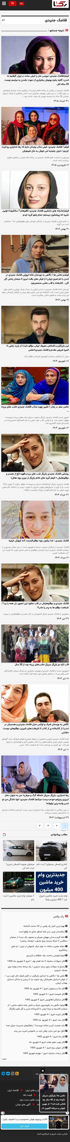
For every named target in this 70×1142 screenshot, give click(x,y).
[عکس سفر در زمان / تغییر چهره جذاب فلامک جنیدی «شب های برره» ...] (35, 386)
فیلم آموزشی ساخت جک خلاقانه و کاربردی (45, 955)
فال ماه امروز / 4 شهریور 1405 (51, 1036)
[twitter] (7, 1074)
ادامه (4, 1059)
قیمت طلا (28, 1095)
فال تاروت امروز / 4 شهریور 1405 (49, 1014)
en (21, 3)
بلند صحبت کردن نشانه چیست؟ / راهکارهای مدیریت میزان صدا (35, 1025)
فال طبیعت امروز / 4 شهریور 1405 (49, 994)
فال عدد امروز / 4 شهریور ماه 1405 (49, 1020)
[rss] (16, 1074)
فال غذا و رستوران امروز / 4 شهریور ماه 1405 (44, 988)
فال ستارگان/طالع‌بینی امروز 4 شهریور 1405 (45, 999)
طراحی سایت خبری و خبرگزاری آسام (52, 1134)
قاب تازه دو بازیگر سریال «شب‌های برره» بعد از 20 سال (42, 664)
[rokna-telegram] (3, 1074)
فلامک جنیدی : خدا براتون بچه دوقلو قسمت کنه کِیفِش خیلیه (39, 540)
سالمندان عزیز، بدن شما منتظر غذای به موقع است (42, 931)
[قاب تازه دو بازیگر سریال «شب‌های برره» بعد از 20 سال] (35, 643)
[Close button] (67, 1113)
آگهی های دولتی (23, 1104)
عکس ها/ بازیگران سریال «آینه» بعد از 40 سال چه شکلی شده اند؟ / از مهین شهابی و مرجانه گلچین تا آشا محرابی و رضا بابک (53, 1102)
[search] (12, 3)
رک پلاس (58, 917)
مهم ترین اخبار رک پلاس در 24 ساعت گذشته (44, 926)
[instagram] (12, 1074)
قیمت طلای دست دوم (30, 1099)
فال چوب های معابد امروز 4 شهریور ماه (47, 1042)
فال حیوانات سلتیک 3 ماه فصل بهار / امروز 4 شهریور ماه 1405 (36, 961)
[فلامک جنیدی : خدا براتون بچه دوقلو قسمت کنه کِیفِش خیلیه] (35, 520)
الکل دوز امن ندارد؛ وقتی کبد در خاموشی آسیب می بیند (39, 1031)
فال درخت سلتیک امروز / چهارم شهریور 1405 (44, 1053)
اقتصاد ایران (13, 1090)
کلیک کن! (24, 1126)
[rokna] (60, 4)
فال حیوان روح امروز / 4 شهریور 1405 (47, 1047)
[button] (4, 3)
